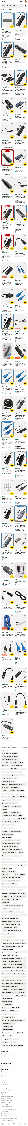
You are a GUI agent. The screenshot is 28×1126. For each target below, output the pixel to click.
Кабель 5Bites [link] (18, 282)
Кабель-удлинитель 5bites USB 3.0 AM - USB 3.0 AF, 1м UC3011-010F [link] (20, 308)
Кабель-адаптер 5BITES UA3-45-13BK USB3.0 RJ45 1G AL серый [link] (20, 526)
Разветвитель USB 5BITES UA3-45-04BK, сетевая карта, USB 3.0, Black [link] (7, 62)
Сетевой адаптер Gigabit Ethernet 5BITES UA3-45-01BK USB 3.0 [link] (20, 254)
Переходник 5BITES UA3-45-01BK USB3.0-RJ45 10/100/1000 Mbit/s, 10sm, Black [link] (7, 334)
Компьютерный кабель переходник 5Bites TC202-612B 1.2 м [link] (20, 608)
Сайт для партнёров (6, 1060)
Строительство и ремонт (7, 1102)
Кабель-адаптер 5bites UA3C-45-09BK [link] (20, 687)
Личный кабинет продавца (7, 1054)
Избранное (14, 1124)
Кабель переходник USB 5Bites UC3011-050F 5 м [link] (19, 389)
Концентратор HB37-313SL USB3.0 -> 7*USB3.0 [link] (20, 170)
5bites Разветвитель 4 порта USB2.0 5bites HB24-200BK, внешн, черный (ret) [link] (7, 416)
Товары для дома (5, 1084)
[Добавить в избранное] (12, 14)
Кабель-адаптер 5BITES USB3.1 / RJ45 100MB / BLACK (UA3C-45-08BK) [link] (20, 471)
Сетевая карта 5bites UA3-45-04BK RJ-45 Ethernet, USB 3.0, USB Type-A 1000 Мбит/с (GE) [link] (7, 283)
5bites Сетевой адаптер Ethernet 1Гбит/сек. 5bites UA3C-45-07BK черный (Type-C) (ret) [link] (20, 713)
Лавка (8, 1124)
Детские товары (5, 1104)
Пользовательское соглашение (8, 1109)
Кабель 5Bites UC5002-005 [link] (7, 660)
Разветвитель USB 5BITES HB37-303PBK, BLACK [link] (7, 32)
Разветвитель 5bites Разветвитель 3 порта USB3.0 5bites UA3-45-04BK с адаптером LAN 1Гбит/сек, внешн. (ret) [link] (7, 117)
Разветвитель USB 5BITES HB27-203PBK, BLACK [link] (20, 225)
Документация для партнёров (8, 1058)
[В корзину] (12, 26)
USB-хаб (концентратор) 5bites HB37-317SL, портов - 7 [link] (20, 117)
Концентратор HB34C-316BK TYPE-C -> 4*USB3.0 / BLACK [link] (7, 308)
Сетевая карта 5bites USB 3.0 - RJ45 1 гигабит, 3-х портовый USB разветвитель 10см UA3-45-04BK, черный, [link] (7, 225)
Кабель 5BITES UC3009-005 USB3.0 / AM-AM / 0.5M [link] (7, 441)
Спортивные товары (6, 1098)
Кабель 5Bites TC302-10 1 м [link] (20, 499)
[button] (26, 6)
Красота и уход (4, 1088)
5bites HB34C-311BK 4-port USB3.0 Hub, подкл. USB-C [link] (20, 197)
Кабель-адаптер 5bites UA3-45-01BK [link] (20, 582)
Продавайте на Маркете (7, 1056)
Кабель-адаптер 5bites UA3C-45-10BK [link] (7, 712)
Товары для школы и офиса (7, 1096)
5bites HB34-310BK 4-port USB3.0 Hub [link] (7, 143)
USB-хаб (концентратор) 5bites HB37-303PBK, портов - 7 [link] (20, 62)
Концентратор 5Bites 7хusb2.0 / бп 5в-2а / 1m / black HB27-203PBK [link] (7, 170)
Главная (3, 1124)
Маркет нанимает (5, 1113)
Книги (2, 1094)
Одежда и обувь (5, 1082)
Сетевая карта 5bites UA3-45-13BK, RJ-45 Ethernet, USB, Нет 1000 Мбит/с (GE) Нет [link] (20, 553)
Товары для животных (6, 1100)
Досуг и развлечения (6, 1071)
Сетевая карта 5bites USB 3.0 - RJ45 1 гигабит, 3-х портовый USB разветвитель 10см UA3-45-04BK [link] (20, 143)
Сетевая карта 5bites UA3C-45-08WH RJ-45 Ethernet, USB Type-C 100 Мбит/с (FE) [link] (20, 635)
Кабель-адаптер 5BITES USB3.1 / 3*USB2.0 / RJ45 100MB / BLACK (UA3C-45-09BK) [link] (20, 90)
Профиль (25, 1124)
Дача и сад (3, 1092)
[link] (10, 753)
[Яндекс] (12, 1120)
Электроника (4, 1080)
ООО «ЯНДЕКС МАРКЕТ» (11, 1118)
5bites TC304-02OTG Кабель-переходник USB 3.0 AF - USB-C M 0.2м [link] (20, 334)
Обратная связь (5, 1111)
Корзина (19, 1124)
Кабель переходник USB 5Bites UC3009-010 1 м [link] (19, 660)
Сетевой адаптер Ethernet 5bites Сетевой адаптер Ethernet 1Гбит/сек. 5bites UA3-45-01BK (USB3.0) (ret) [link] (7, 608)
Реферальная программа (7, 1066)
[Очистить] (22, 6)
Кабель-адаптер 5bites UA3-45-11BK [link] (7, 738)
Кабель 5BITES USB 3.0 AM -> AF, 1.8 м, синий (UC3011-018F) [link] (7, 389)
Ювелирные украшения (6, 1106)
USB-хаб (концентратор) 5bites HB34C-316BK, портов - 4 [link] (7, 90)
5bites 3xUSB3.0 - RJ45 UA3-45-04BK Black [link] (7, 499)
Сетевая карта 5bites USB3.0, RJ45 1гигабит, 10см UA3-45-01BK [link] (7, 471)
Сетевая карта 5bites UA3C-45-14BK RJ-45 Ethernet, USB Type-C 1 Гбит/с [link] (7, 582)
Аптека (3, 1086)
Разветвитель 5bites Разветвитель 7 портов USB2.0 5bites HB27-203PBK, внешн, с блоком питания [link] (7, 364)
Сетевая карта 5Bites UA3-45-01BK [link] (7, 687)
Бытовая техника (5, 1076)
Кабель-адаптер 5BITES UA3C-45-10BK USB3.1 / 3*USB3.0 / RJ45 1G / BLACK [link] (20, 32)
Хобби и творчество (6, 1090)
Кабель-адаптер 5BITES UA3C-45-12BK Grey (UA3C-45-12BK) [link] (7, 553)
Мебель (3, 1073)
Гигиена (3, 1078)
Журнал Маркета (5, 1115)
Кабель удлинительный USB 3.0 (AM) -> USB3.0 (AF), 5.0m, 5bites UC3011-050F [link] (7, 635)
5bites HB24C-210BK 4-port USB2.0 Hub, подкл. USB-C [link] (20, 442)
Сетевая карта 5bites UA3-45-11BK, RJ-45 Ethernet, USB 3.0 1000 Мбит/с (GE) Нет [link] (20, 416)
